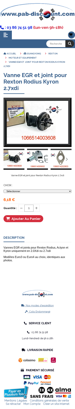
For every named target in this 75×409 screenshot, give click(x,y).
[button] (66, 159)
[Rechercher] (69, 43)
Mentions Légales (15, 400)
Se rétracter (13, 404)
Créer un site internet (56, 404)
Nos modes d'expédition (37, 305)
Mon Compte (31, 404)
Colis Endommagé (37, 311)
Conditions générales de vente (49, 400)
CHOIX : (8, 185)
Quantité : (10, 208)
